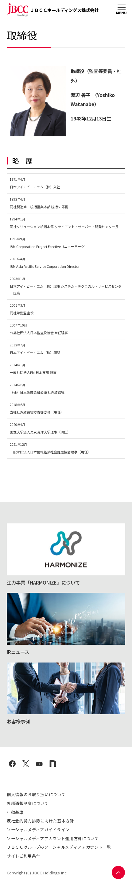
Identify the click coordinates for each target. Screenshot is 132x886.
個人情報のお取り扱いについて (36, 794)
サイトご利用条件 (23, 856)
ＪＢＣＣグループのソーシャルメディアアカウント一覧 (59, 847)
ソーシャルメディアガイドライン (38, 829)
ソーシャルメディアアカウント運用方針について (53, 838)
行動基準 (15, 812)
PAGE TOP (118, 872)
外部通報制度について (28, 803)
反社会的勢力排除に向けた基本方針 (40, 821)
